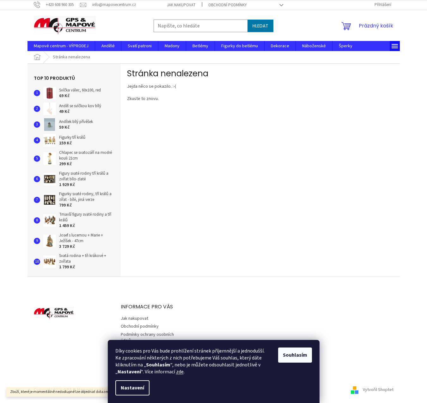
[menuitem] (61, 46)
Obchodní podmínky (227, 5)
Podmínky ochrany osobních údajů (147, 337)
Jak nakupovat (181, 5)
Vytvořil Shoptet (378, 390)
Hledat (260, 26)
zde (180, 371)
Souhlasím (295, 355)
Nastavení (132, 387)
